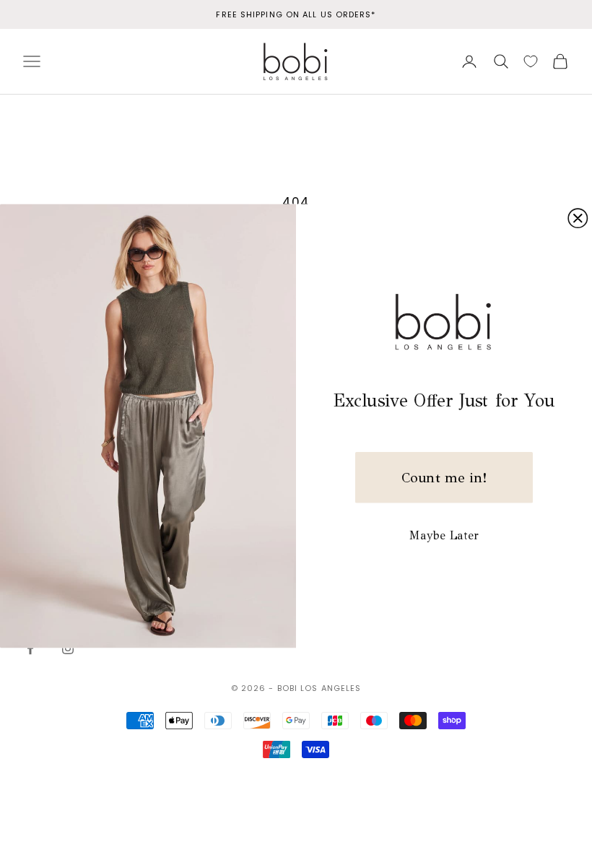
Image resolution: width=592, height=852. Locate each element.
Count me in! (444, 478)
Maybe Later (444, 535)
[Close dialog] (577, 218)
